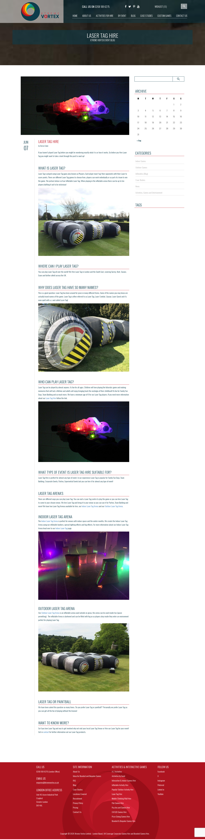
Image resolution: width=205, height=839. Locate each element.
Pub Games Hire (118, 803)
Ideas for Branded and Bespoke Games (87, 776)
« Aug (139, 140)
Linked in (161, 789)
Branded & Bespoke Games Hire (123, 821)
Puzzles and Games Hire (121, 807)
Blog (133, 16)
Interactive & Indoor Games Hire (124, 780)
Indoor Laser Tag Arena (90, 506)
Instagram (161, 780)
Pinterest (161, 785)
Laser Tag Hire (51, 398)
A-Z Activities (117, 771)
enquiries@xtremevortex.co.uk (47, 782)
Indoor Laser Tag (61, 528)
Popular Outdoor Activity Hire (122, 789)
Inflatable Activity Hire (120, 785)
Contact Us (181, 16)
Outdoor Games (141, 167)
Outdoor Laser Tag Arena (50, 612)
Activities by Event (118, 776)
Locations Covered (80, 794)
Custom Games (164, 16)
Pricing (75, 807)
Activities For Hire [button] (104, 16)
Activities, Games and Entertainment (149, 192)
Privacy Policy (78, 803)
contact (46, 731)
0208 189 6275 (102, 7)
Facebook (161, 771)
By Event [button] (122, 16)
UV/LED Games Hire (119, 812)
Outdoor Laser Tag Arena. (114, 506)
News (137, 186)
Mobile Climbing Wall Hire (121, 798)
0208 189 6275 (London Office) (48, 771)
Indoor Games (141, 161)
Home (75, 16)
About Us (86, 16)
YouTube (160, 794)
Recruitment (77, 798)
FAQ (74, 780)
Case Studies (146, 16)
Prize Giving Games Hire (121, 816)
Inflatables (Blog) (142, 173)
